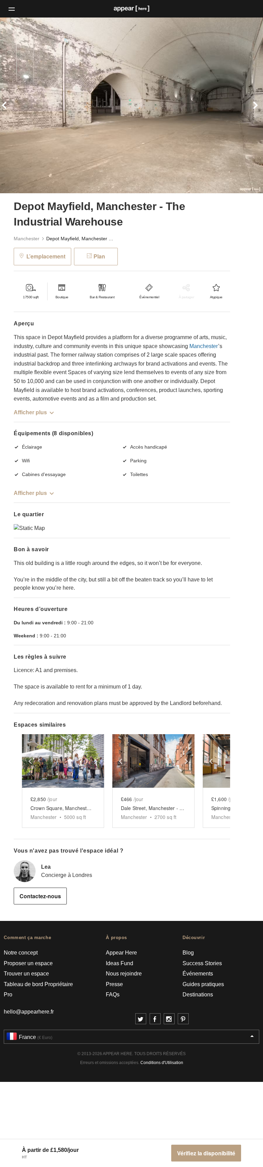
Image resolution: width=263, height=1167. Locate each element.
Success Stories (202, 963)
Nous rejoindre (124, 974)
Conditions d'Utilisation (161, 1062)
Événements (198, 974)
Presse (114, 984)
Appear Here (121, 953)
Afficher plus (30, 412)
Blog (188, 953)
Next (243, 105)
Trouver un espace (26, 974)
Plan (99, 256)
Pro (8, 994)
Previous (19, 105)
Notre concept (21, 953)
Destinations (198, 994)
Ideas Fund (119, 963)
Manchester (26, 238)
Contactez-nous (40, 896)
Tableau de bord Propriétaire (38, 984)
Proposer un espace (28, 963)
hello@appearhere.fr (29, 1012)
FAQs (113, 994)
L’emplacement (45, 256)
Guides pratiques (203, 984)
